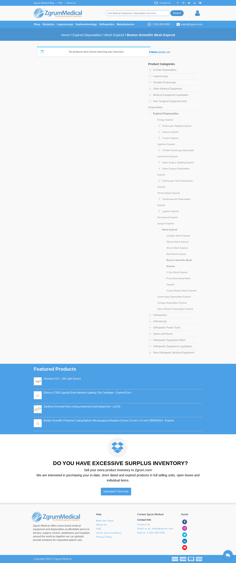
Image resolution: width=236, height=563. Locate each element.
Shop (37, 24)
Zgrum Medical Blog (44, 3)
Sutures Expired (170, 132)
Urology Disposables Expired (172, 302)
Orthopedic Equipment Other (169, 340)
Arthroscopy (160, 321)
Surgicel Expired (165, 223)
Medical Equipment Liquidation (170, 95)
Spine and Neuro (163, 333)
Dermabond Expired (167, 217)
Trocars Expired (170, 138)
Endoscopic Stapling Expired (176, 126)
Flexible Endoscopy (164, 82)
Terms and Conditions (109, 533)
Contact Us (165, 3)
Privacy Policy (104, 537)
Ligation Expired (170, 211)
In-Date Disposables (164, 70)
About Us (71, 3)
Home (65, 35)
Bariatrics (48, 24)
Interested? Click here (116, 491)
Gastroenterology (86, 24)
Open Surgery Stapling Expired (178, 162)
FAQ (60, 3)
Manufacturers (125, 24)
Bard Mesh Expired (176, 254)
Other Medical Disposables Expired (175, 309)
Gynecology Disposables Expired (174, 296)
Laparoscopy (65, 24)
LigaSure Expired (166, 144)
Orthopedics (106, 24)
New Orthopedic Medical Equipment (173, 352)
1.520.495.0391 (161, 24)
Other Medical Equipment (167, 88)
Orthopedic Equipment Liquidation (172, 346)
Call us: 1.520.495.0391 (151, 533)
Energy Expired (165, 119)
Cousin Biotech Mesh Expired (181, 290)
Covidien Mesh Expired (178, 235)
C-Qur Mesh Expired (176, 272)
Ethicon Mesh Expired (177, 241)
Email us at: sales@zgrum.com (155, 528)
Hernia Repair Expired (168, 193)
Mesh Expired (114, 35)
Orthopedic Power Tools (166, 327)
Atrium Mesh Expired (177, 248)
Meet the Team (105, 520)
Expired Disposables (87, 35)
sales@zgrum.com (191, 24)
